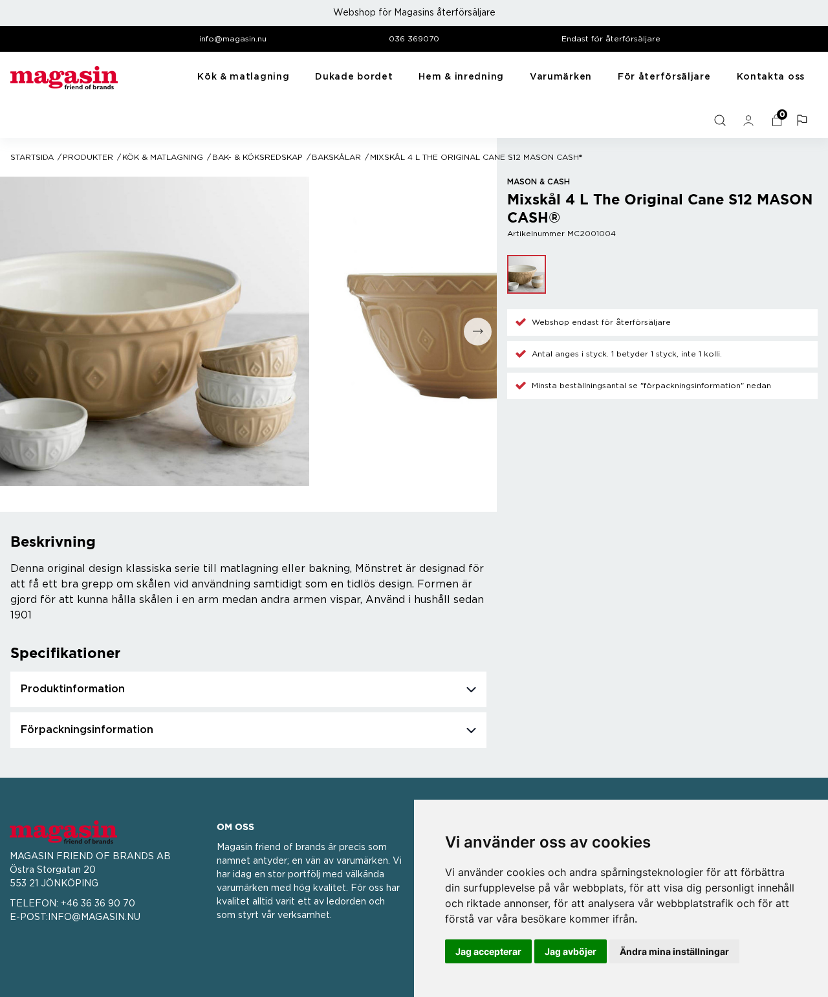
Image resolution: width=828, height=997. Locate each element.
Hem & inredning (461, 77)
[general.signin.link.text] (749, 120)
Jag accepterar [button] (488, 951)
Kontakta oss (771, 77)
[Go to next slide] (478, 331)
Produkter (88, 157)
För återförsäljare (664, 77)
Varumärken (561, 77)
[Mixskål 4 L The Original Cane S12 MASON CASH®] (526, 274)
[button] (803, 120)
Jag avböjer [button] (570, 951)
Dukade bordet (354, 77)
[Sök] (721, 120)
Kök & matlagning (243, 77)
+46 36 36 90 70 (98, 903)
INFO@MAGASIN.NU (94, 917)
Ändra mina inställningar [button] (674, 951)
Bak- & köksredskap (257, 157)
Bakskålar (336, 157)
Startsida (32, 157)
